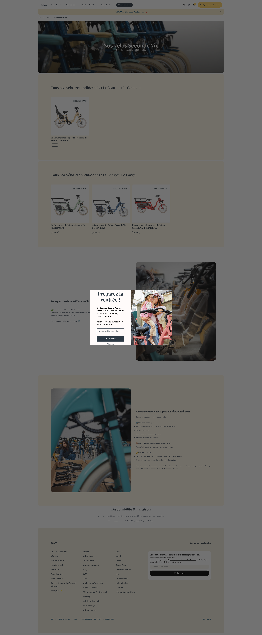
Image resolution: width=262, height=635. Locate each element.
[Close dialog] (169, 292)
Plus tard (110, 344)
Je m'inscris (110, 339)
